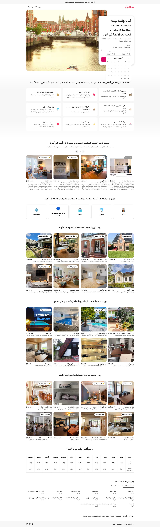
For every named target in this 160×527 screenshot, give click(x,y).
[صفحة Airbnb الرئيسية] (129, 7)
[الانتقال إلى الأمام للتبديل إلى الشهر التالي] (108, 58)
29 (128, 79)
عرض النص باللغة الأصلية (71, 2)
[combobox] (116, 48)
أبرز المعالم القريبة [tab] (115, 485)
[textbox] (124, 54)
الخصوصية (119, 524)
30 (125, 79)
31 (121, 79)
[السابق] (83, 151)
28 (108, 75)
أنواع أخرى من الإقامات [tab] (128, 485)
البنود (114, 524)
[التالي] (76, 151)
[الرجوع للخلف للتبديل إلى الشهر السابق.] (128, 58)
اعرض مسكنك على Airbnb (34, 7)
